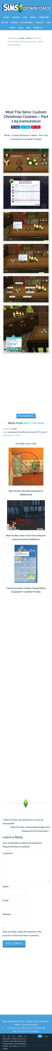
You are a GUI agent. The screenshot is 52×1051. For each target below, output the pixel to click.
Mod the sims (24, 432)
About (46, 1036)
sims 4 (44, 432)
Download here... (26, 415)
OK (40, 1036)
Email (6, 900)
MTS (38, 432)
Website (7, 914)
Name (6, 886)
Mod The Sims (34, 423)
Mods (14, 428)
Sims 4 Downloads (26, 8)
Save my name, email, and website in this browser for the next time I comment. (22, 933)
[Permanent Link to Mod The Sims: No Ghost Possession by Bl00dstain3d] (26, 484)
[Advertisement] (26, 79)
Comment (8, 853)
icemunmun (13, 432)
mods (33, 432)
